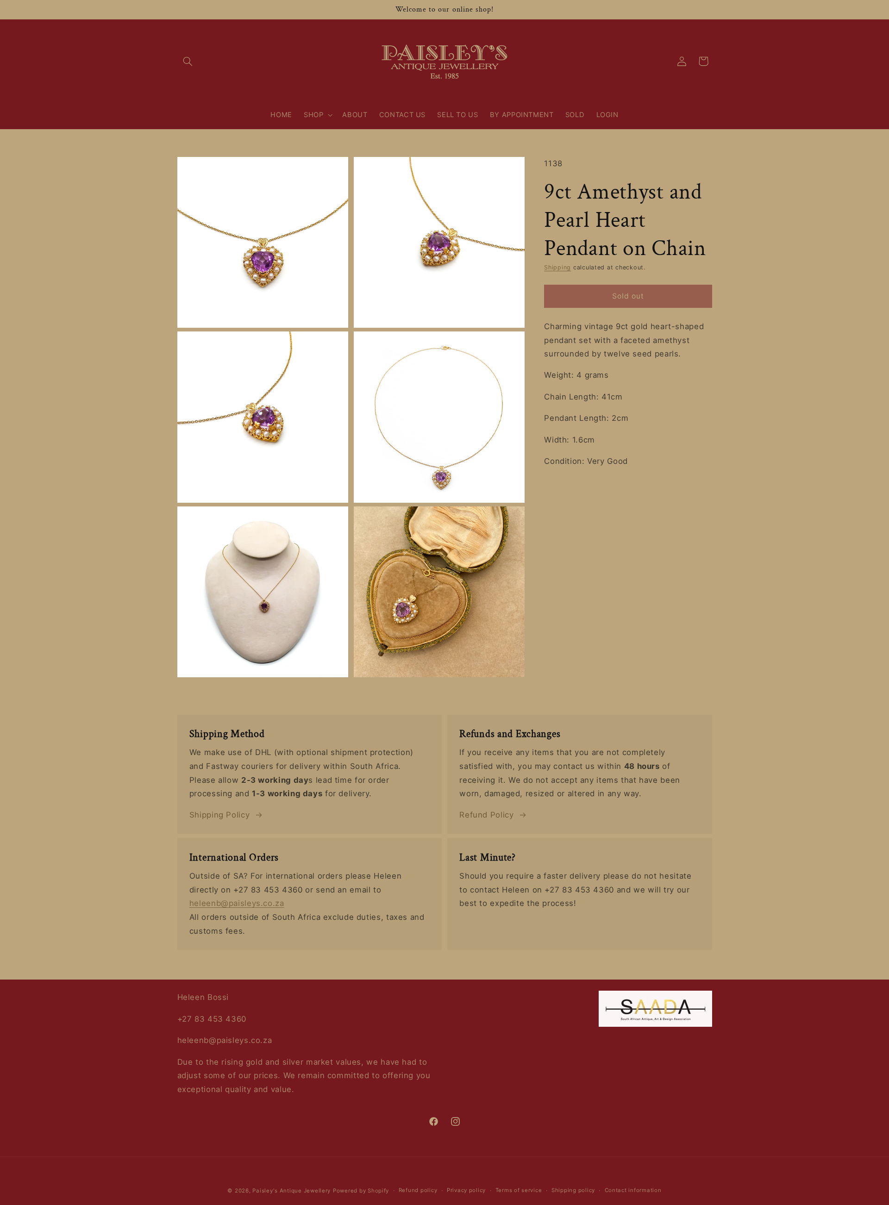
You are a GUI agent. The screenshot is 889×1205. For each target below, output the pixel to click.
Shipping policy (573, 1190)
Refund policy (418, 1190)
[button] (188, 61)
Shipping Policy (219, 814)
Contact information (633, 1190)
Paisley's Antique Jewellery (291, 1190)
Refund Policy (486, 814)
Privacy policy (466, 1190)
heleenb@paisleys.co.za (236, 903)
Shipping (557, 267)
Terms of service (518, 1190)
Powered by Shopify (361, 1190)
